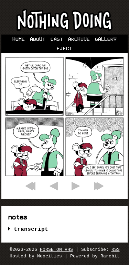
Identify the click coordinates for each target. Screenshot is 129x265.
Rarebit (110, 256)
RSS (115, 249)
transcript (31, 229)
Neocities (49, 256)
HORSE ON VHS (56, 249)
